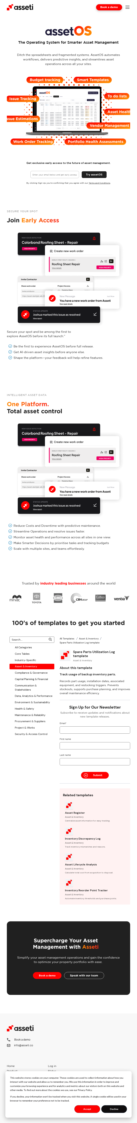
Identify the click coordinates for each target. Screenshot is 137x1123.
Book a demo (109, 7)
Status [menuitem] (52, 1070)
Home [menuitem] (11, 1065)
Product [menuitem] (12, 1070)
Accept (87, 1109)
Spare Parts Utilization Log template (80, 642)
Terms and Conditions (99, 183)
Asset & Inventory (89, 638)
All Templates (67, 638)
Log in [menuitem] (52, 1065)
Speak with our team (84, 975)
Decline (114, 1109)
